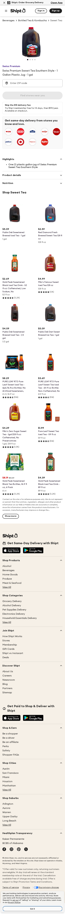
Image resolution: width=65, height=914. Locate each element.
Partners (7, 688)
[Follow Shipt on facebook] (4, 849)
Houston (7, 781)
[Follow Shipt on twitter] (26, 849)
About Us (7, 671)
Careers (7, 675)
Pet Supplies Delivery (14, 609)
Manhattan (9, 785)
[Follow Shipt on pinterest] (19, 849)
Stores (6, 640)
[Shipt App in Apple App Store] (11, 550)
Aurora (6, 808)
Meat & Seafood (11, 583)
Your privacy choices (48, 887)
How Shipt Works (12, 636)
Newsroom (8, 680)
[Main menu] (6, 11)
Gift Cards (8, 649)
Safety (6, 750)
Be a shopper (10, 733)
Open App (57, 3)
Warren (6, 812)
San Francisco (10, 773)
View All (6, 587)
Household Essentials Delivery (19, 618)
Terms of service (10, 887)
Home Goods (10, 574)
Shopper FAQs (10, 755)
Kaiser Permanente (13, 839)
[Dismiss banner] (4, 3)
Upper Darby (10, 816)
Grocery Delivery (12, 601)
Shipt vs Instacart (12, 653)
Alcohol (6, 566)
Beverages (8, 570)
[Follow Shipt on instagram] (11, 849)
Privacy (26, 887)
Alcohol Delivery (11, 605)
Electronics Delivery (13, 614)
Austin (6, 769)
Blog (5, 684)
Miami (5, 777)
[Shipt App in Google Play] (33, 550)
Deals (5, 657)
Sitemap (7, 692)
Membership (9, 645)
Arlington (7, 804)
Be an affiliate (10, 742)
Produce (7, 579)
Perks (5, 746)
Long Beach (9, 821)
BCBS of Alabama (12, 843)
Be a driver (8, 738)
